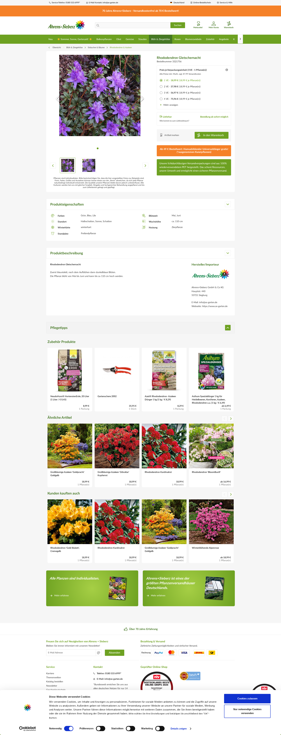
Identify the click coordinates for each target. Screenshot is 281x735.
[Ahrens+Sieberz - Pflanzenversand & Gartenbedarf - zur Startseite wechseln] (66, 26)
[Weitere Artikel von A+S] (211, 276)
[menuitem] (66, 3)
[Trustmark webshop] (190, 676)
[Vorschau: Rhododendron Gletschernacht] (67, 165)
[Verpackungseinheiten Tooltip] (226, 70)
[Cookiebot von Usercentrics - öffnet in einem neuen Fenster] (27, 728)
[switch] (100, 728)
